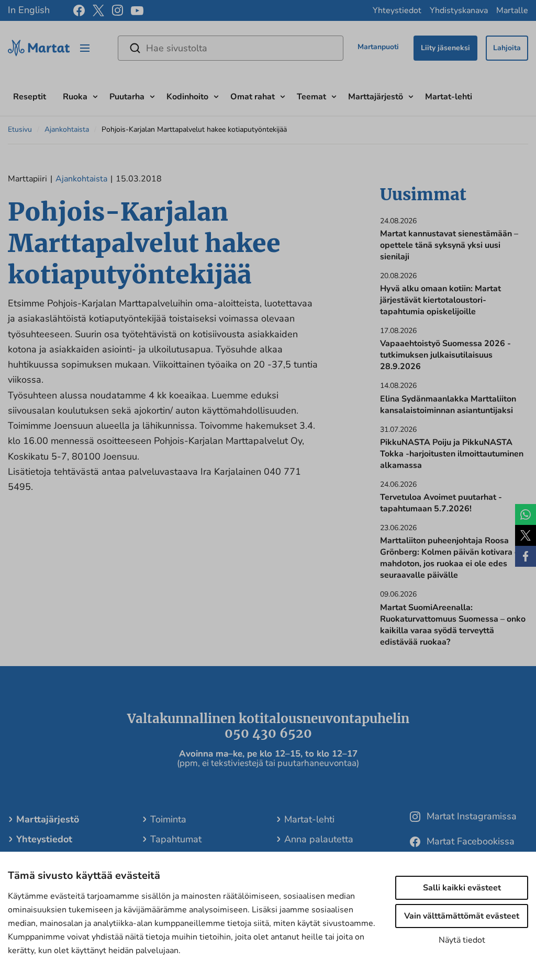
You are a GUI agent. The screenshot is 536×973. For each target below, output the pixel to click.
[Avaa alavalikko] (95, 95)
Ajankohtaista (66, 129)
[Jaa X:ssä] (525, 535)
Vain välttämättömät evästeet (461, 916)
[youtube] (137, 10)
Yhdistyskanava (459, 10)
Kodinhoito (187, 96)
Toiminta (168, 819)
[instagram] (117, 10)
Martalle (512, 10)
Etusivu (20, 129)
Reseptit (29, 96)
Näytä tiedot (462, 940)
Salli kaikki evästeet (462, 888)
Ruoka (75, 96)
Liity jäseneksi (445, 48)
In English (29, 10)
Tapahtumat (176, 839)
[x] (98, 10)
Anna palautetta (318, 839)
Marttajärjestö (375, 96)
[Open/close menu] (84, 48)
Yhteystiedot (397, 10)
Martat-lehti (448, 96)
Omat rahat (252, 96)
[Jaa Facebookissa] (525, 556)
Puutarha (126, 96)
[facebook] (79, 10)
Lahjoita (507, 48)
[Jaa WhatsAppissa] (525, 514)
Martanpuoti (378, 47)
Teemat (311, 96)
